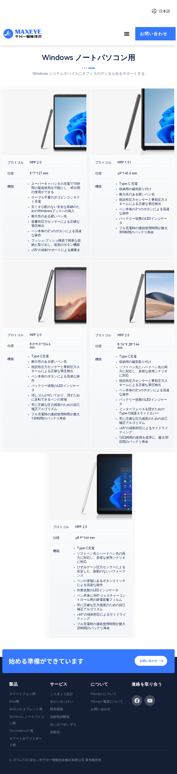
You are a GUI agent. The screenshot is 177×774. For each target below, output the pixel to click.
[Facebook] (137, 700)
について (99, 684)
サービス (59, 684)
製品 (13, 684)
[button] (127, 33)
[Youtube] (150, 700)
